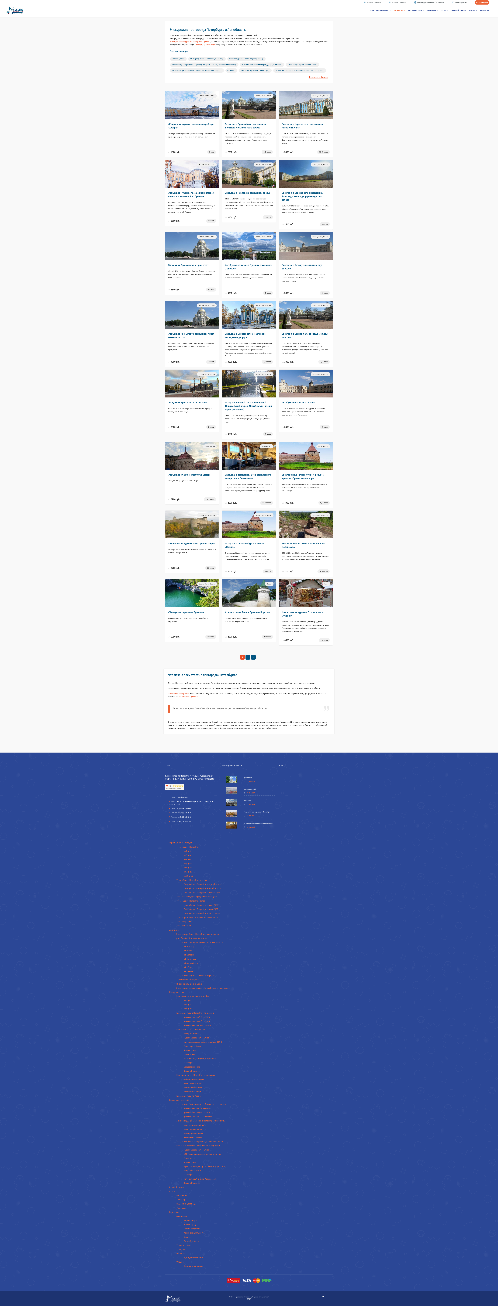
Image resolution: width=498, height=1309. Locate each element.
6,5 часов (267, 152)
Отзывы (180, 1261)
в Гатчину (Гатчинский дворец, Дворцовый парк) (261, 64)
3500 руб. (174, 220)
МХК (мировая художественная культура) (203, 1154)
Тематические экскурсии (187, 979)
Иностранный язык (192, 1046)
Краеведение (190, 1050)
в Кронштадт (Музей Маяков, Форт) (302, 64)
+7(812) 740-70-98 (185, 808)
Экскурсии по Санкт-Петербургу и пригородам (197, 934)
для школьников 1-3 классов (197, 1017)
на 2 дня (187, 851)
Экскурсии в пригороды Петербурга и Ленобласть (199, 942)
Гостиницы (181, 1195)
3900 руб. (231, 361)
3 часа (211, 152)
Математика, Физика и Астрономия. (200, 1058)
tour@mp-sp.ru (461, 2)
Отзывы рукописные (193, 1266)
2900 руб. (231, 217)
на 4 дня (187, 859)
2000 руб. (231, 152)
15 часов (324, 640)
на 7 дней (188, 871)
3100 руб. (174, 499)
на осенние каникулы (193, 1087)
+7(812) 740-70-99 (185, 813)
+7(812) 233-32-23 (185, 817)
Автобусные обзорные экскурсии (191, 938)
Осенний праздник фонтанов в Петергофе (258, 823)
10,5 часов (210, 499)
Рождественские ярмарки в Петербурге (257, 812)
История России (191, 1033)
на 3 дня (187, 855)
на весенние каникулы (194, 1079)
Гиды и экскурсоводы (186, 1203)
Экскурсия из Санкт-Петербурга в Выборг (189, 474)
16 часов (210, 636)
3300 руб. (174, 289)
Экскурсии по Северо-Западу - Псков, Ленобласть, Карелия (299, 70)
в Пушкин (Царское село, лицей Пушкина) (246, 59)
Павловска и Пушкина (188, 696)
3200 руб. (231, 293)
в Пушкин (188, 950)
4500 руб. (288, 640)
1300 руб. (174, 152)
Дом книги (247, 800)
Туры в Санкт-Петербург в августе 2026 (202, 913)
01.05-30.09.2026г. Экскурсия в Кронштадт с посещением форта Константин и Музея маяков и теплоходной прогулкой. (191, 346)
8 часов (325, 293)
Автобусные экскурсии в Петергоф (186, 41)
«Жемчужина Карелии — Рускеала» (186, 612)
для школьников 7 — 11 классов (198, 1116)
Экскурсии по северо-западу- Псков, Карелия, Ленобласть (203, 988)
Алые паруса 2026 (250, 789)
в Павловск (189, 954)
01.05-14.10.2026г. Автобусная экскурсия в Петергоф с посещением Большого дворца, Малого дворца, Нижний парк (248, 418)
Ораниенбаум (209, 44)
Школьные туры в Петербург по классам (195, 1013)
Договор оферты (192, 1228)
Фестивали (181, 1208)
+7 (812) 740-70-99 (399, 2)
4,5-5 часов (323, 152)
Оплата (187, 1237)
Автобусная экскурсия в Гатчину (298, 402)
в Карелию (188, 971)
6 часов (211, 221)
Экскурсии (398, 10)
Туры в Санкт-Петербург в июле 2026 (201, 909)
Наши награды (190, 1224)
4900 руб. (288, 502)
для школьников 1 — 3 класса (197, 1108)
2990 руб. (174, 636)
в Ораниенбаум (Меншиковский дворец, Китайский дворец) (196, 70)
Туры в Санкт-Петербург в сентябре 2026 (203, 884)
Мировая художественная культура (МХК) (203, 1042)
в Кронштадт (190, 959)
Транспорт (181, 1199)
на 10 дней (188, 876)
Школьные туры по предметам (190, 1029)
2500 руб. (288, 224)
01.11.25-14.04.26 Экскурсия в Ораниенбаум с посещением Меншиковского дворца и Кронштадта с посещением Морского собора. (191, 274)
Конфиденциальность (194, 1232)
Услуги (472, 10)
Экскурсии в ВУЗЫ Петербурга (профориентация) (199, 1141)
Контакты (484, 10)
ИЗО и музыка (190, 1054)
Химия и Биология (192, 1071)
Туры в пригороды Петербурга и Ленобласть (197, 917)
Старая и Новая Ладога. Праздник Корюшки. (248, 612)
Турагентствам (183, 1245)
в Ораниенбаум (191, 963)
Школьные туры (415, 10)
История (188, 1158)
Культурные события (193, 1257)
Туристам (180, 1249)
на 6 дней (188, 867)
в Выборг (230, 70)
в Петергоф (189, 946)
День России (248, 778)
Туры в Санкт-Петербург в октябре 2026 (202, 888)
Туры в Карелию (183, 921)
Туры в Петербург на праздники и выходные (196, 896)
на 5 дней (188, 863)
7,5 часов (324, 362)
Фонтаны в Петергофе (178, 693)
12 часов (210, 568)
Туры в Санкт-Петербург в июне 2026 (201, 905)
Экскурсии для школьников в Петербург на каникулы (200, 1120)
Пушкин (206, 41)
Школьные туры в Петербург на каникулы (195, 1075)
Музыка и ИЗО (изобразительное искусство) (204, 1166)
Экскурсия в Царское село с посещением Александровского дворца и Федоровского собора (304, 196)
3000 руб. (288, 152)
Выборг (198, 44)
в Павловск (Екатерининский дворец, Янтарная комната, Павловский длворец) (204, 64)
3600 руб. (288, 293)
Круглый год (267, 446)
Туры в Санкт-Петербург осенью (191, 880)
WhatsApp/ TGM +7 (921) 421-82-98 (430, 2)
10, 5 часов (266, 502)
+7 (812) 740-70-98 (374, 2)
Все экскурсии (178, 59)
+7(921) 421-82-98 (185, 821)
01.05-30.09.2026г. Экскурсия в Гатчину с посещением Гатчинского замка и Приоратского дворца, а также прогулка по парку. (303, 277)
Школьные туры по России (188, 1096)
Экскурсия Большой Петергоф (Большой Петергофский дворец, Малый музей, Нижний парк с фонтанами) (248, 406)
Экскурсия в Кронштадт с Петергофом (187, 402)
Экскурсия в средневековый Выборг (183, 481)
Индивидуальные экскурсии (189, 983)
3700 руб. (288, 571)
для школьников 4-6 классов (197, 1021)
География (188, 1062)
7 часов (211, 362)
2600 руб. (231, 502)
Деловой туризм (458, 10)
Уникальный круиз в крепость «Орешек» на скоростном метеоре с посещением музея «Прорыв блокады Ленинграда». (304, 487)
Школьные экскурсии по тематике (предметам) (198, 1145)
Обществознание (192, 1066)
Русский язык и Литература (196, 1037)
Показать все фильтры (318, 77)
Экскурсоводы (190, 1220)
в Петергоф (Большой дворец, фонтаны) (206, 59)
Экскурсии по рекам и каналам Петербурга (195, 975)
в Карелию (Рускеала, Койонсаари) (255, 70)
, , (207, 96)
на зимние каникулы (193, 1091)
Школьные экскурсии (436, 10)
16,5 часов (323, 571)
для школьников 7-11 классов (197, 1025)
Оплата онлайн (482, 2)
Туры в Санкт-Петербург (379, 10)
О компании (181, 1216)
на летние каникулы (193, 1083)
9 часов (211, 289)
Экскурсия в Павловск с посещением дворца (247, 192)
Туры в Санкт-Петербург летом (190, 900)
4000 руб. (174, 361)
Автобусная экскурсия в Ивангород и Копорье (191, 543)
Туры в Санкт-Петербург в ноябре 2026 (202, 892)
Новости (180, 1253)
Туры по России (183, 925)
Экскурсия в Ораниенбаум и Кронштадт (188, 265)
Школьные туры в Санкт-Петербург (193, 996)
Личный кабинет (191, 1241)
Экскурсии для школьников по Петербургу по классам (201, 1104)
